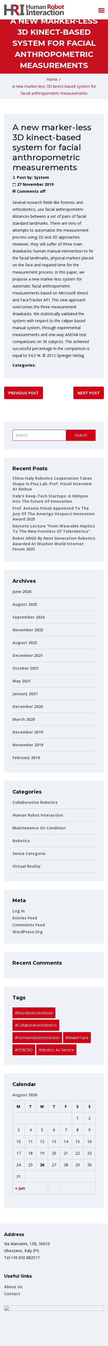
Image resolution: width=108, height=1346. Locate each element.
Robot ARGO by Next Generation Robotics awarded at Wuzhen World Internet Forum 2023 (53, 544)
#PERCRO (24, 1049)
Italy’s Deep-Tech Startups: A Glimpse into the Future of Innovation (50, 498)
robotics (21, 840)
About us (13, 1286)
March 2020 (23, 719)
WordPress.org (27, 931)
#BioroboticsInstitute (34, 1012)
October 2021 (25, 668)
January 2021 (25, 693)
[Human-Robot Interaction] (34, 9)
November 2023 (27, 629)
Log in (18, 911)
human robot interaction (37, 815)
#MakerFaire (77, 1037)
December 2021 (27, 655)
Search (81, 435)
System (41, 177)
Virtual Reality (26, 866)
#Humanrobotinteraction (37, 1037)
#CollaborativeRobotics (36, 1025)
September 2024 (28, 617)
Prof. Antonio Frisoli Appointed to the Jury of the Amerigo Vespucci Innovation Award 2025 (53, 514)
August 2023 (24, 642)
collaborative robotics (35, 802)
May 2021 (21, 681)
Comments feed (28, 924)
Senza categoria (28, 853)
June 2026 (21, 591)
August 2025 (24, 604)
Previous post (23, 393)
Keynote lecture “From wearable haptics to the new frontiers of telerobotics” (53, 528)
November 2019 (27, 744)
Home (52, 79)
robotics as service (56, 1049)
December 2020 (27, 706)
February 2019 (26, 757)
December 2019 (27, 732)
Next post (89, 393)
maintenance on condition (39, 827)
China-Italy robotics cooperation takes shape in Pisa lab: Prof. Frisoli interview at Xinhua (52, 484)
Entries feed (24, 917)
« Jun (20, 1188)
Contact (12, 1293)
